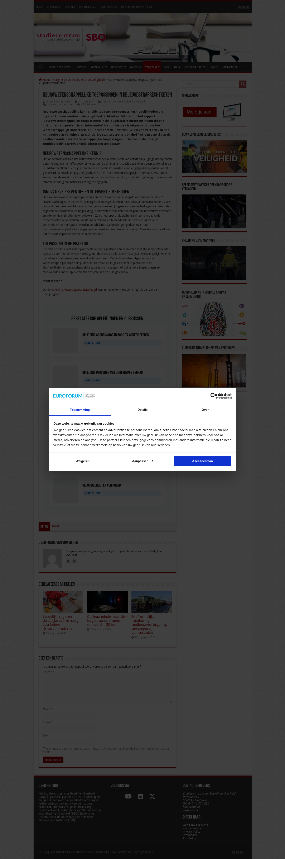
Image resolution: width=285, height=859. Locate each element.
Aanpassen (140, 461)
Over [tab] (205, 409)
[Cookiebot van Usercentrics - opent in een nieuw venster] (213, 396)
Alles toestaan (202, 461)
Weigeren (83, 461)
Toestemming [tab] (80, 409)
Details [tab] (142, 409)
